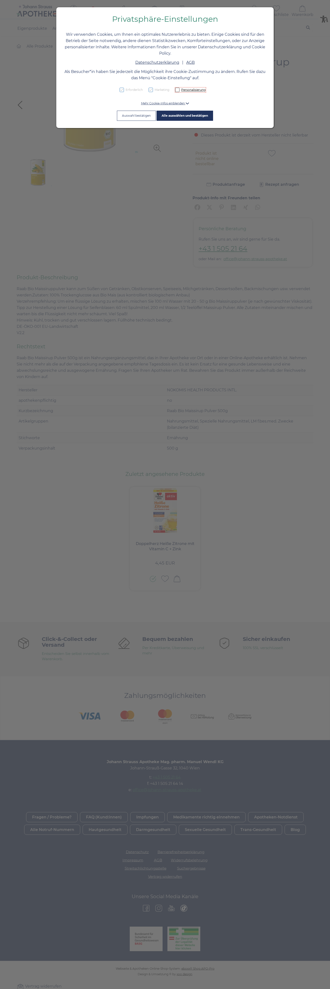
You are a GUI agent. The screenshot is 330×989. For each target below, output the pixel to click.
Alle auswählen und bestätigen (185, 115)
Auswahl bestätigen (136, 115)
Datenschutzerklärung (157, 62)
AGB (190, 62)
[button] (165, 103)
